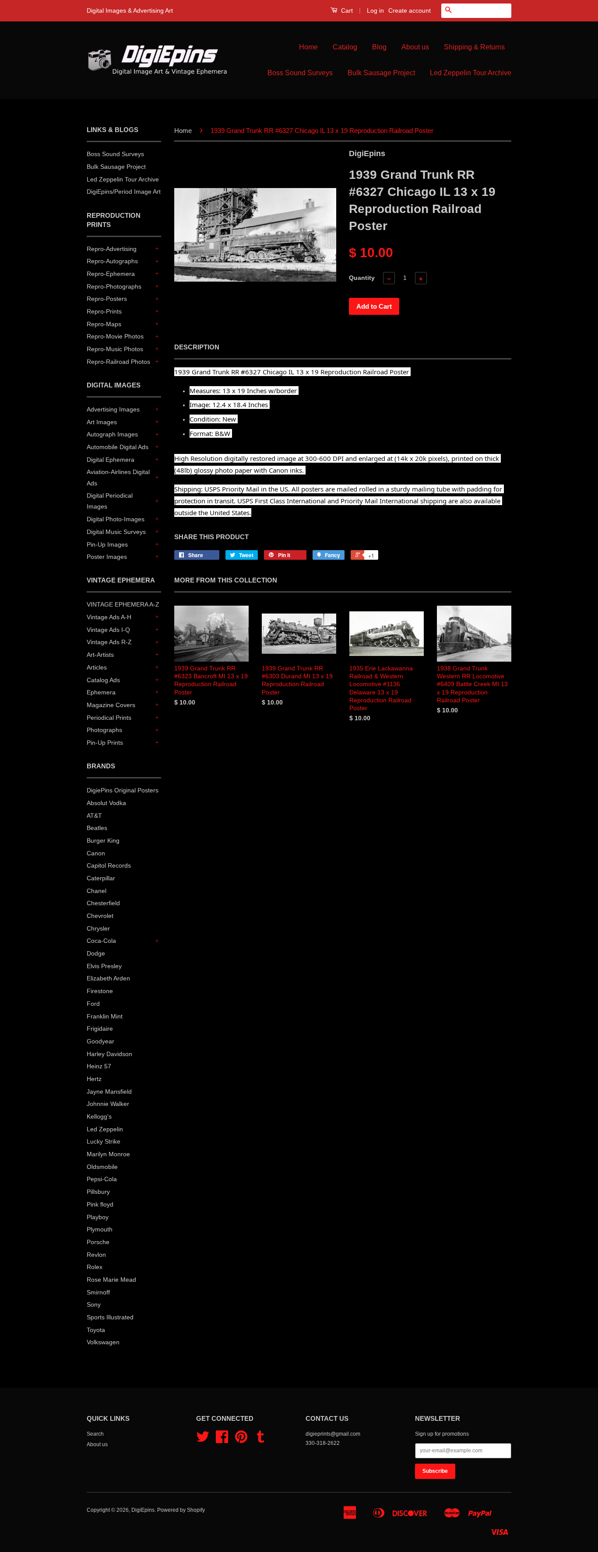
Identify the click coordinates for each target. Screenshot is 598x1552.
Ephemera (101, 692)
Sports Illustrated (110, 1317)
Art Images (102, 422)
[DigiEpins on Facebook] (222, 1440)
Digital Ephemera (110, 459)
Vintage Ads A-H (109, 617)
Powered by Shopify (181, 1510)
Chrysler (98, 928)
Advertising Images (113, 409)
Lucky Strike (103, 1141)
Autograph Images (112, 434)
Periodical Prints (109, 717)
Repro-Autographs (112, 261)
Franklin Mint (105, 1016)
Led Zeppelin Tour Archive (470, 73)
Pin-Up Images (107, 544)
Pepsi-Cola (102, 1178)
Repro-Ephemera (111, 273)
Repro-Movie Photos (115, 336)
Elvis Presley (104, 966)
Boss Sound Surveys (300, 73)
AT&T (94, 815)
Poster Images (107, 556)
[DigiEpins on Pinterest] (241, 1440)
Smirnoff (98, 1292)
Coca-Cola (101, 940)
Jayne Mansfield (109, 1091)
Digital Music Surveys (116, 531)
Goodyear (100, 1041)
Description (196, 347)
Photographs (104, 729)
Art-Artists (100, 654)
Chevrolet (100, 915)
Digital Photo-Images (115, 519)
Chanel (96, 890)
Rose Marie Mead (111, 1279)
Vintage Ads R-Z (109, 641)
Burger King (103, 840)
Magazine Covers (111, 704)
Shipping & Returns (474, 47)
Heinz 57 (99, 1066)
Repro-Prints (104, 311)
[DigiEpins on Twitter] (202, 1440)
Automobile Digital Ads (117, 446)
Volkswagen (103, 1342)
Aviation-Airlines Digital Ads (118, 477)
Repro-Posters (107, 298)
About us (415, 47)
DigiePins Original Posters (122, 790)
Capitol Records (109, 865)
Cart (346, 10)
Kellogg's (99, 1116)
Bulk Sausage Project (381, 73)
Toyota (96, 1329)
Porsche (98, 1241)
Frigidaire (100, 1028)
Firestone (100, 990)
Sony (94, 1304)
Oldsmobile (102, 1166)
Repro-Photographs (114, 286)
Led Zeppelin (105, 1129)
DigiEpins (143, 1510)
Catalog (345, 47)
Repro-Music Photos (115, 348)
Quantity (362, 277)
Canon (96, 853)
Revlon (96, 1254)
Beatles (97, 827)
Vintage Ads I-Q (108, 629)
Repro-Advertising (112, 248)
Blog (379, 47)
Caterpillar (101, 878)
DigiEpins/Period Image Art (124, 191)
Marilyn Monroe (108, 1154)
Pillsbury (98, 1191)
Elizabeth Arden (108, 978)
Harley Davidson (109, 1053)
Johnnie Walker (108, 1103)
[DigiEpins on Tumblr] (260, 1440)
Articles (97, 667)
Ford (93, 1003)
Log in (375, 10)
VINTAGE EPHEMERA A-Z (123, 604)
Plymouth (100, 1229)
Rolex (94, 1266)
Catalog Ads (103, 680)
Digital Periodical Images (110, 501)
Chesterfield (103, 903)
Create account (409, 10)
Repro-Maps (104, 324)
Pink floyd (100, 1204)
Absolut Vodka (106, 802)
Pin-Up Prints (105, 742)
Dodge (96, 953)
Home (308, 47)
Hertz (94, 1078)
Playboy (98, 1217)
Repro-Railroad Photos (118, 361)
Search (95, 1434)
